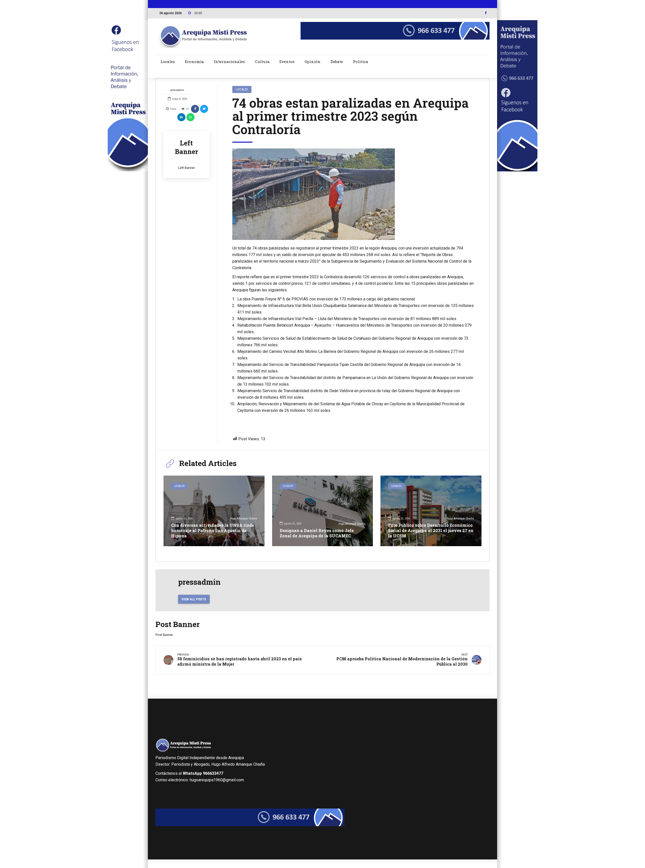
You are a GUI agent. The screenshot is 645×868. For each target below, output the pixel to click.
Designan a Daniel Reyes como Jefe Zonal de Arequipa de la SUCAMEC (317, 533)
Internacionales (229, 61)
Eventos (287, 61)
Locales (167, 61)
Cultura (262, 61)
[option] (353, 194)
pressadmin (177, 90)
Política (360, 61)
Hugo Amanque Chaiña (243, 518)
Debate (337, 61)
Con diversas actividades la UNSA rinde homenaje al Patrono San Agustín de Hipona (212, 530)
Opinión (312, 61)
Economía (194, 61)
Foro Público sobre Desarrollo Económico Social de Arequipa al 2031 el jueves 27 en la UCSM (430, 530)
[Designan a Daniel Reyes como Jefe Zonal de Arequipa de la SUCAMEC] (322, 510)
